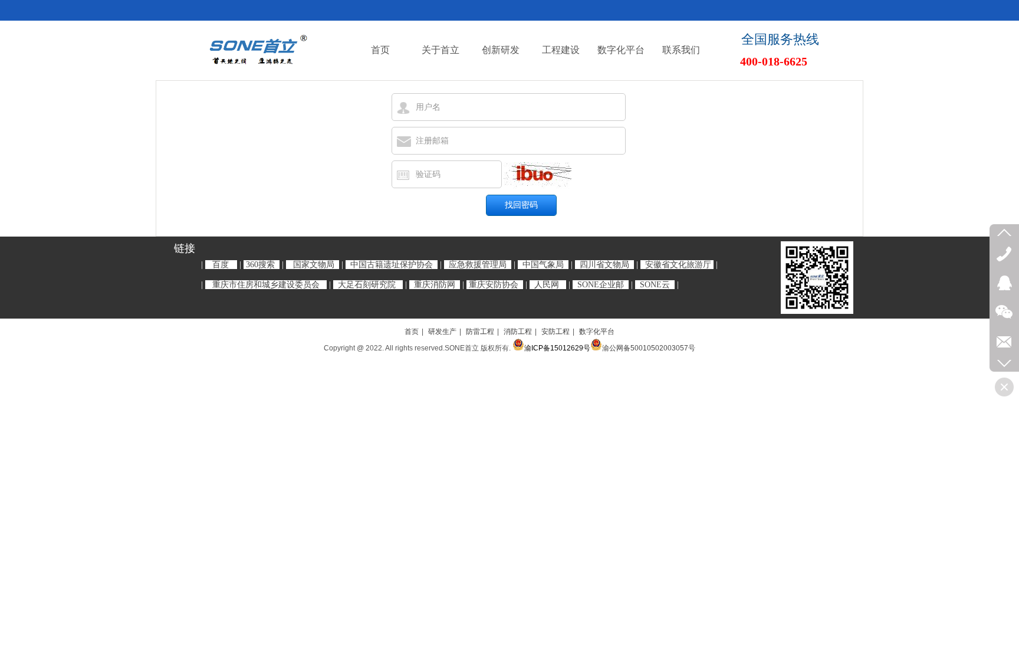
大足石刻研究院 (367, 284)
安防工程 (555, 331)
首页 (412, 331)
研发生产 (442, 331)
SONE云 (655, 284)
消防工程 (518, 331)
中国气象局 (543, 264)
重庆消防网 (434, 284)
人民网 (546, 284)
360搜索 (260, 264)
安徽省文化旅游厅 (678, 264)
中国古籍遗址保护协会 (391, 264)
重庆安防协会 (493, 284)
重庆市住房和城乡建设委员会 (266, 284)
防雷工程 (480, 331)
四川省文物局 (604, 264)
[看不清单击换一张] (537, 175)
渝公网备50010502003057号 (648, 348)
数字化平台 (596, 331)
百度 (220, 264)
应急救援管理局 (478, 264)
